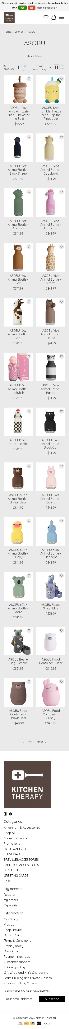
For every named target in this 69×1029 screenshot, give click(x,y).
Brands (19, 31)
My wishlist (11, 905)
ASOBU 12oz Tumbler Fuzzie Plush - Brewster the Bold (18, 113)
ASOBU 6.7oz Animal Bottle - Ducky (18, 553)
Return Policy (13, 935)
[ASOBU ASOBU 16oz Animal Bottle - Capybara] (50, 147)
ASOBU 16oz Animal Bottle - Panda (50, 388)
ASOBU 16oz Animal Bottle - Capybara (50, 169)
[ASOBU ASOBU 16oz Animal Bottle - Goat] (18, 312)
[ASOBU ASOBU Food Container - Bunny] (50, 692)
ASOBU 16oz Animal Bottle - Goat (18, 334)
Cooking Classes (15, 838)
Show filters (34, 56)
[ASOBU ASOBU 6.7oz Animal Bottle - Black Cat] (50, 422)
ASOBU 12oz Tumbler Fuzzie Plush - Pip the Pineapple (50, 113)
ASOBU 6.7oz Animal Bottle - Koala (18, 608)
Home (7, 31)
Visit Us (9, 924)
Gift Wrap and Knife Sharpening (26, 972)
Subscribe (52, 999)
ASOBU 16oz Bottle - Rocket (18, 442)
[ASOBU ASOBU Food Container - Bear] (50, 641)
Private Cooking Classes (21, 983)
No (31, 7)
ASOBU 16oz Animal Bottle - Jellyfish (18, 388)
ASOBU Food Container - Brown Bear (18, 714)
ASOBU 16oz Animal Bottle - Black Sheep (18, 169)
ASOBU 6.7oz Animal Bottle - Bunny (50, 498)
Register (10, 895)
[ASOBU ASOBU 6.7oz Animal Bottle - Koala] (18, 586)
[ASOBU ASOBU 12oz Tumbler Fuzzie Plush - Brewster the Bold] (18, 89)
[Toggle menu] (61, 17)
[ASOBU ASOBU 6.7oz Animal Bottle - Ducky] (18, 531)
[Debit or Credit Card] (39, 1023)
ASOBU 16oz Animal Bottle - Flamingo (50, 224)
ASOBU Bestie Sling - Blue (50, 606)
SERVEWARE (12, 854)
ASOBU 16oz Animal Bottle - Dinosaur (18, 224)
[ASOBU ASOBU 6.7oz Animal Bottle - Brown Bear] (18, 476)
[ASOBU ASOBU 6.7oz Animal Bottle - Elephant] (50, 531)
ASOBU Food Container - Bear (50, 661)
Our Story (11, 919)
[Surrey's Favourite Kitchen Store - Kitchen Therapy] (9, 17)
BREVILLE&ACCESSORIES (21, 859)
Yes (23, 7)
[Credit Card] (20, 1023)
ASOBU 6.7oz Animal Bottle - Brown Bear (18, 498)
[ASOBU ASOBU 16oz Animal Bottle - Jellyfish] (18, 367)
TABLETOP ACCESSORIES (21, 865)
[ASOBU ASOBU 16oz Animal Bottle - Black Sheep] (18, 147)
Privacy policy (13, 946)
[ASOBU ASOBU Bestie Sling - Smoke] (18, 641)
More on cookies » (47, 7)
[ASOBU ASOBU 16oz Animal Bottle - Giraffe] (50, 257)
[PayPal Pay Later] (32, 1023)
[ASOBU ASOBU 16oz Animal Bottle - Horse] (50, 312)
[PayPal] (26, 1023)
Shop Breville (13, 930)
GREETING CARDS (16, 875)
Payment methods (17, 956)
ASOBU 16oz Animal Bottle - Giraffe (50, 279)
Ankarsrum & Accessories (22, 827)
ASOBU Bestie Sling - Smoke (18, 661)
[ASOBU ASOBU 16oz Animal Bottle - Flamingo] (50, 202)
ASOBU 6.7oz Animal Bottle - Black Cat (50, 443)
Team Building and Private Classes (28, 978)
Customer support (17, 962)
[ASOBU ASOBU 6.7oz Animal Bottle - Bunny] (50, 476)
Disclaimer (11, 951)
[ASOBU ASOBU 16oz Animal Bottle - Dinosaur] (18, 202)
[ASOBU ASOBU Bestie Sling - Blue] (50, 586)
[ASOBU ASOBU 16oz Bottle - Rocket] (18, 422)
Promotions (12, 843)
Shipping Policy (14, 967)
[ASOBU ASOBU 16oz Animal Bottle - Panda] (50, 367)
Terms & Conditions (17, 940)
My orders (11, 900)
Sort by (23, 67)
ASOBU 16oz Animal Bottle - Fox (18, 279)
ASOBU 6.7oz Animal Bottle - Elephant (50, 553)
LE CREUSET (12, 870)
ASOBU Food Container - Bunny (51, 714)
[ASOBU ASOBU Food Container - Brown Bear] (18, 692)
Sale (7, 881)
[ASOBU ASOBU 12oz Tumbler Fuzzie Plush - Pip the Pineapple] (50, 89)
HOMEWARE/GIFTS (17, 849)
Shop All (9, 833)
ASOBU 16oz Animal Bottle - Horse (50, 334)
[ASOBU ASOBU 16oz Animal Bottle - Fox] (18, 257)
